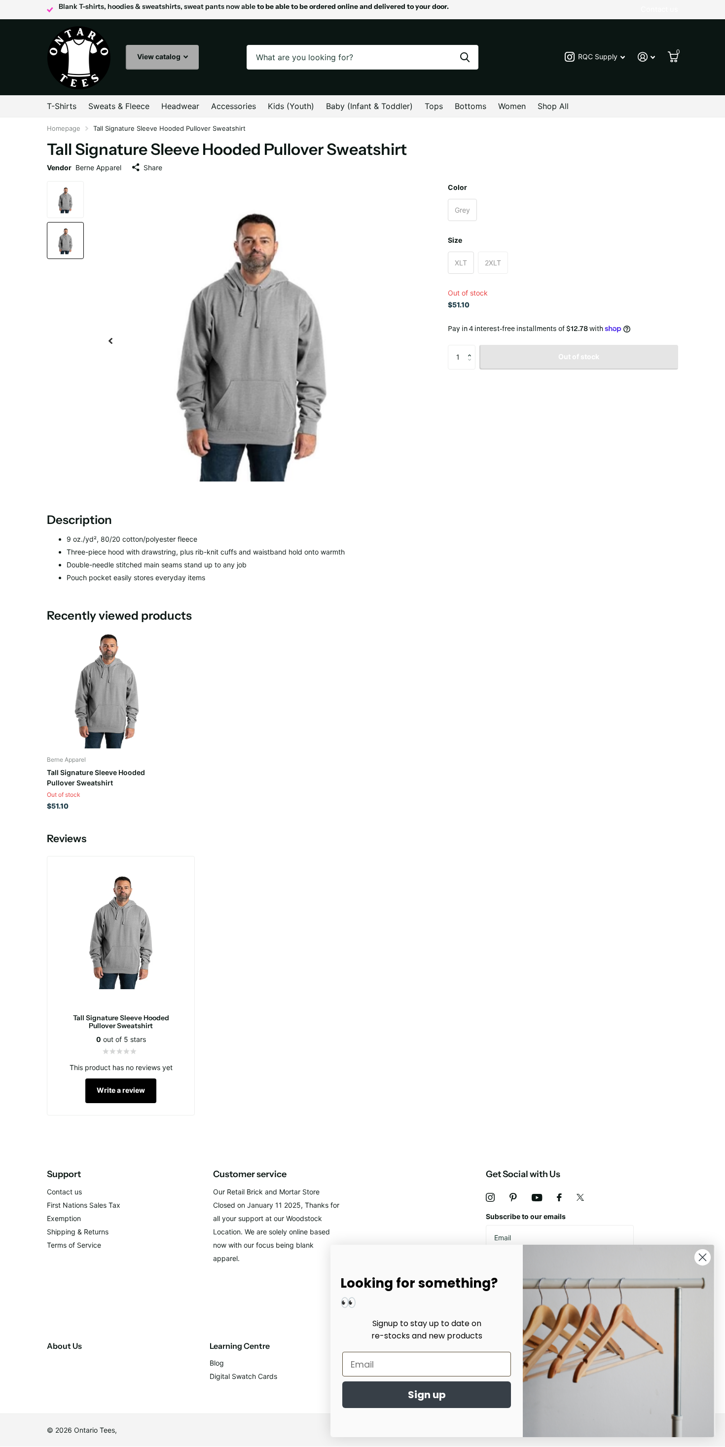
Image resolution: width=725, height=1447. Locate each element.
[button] (471, 348)
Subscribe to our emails (526, 1216)
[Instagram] (490, 1197)
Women (512, 106)
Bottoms (470, 106)
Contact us (64, 1191)
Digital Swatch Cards (243, 1376)
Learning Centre (240, 1346)
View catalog (159, 56)
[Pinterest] (513, 1197)
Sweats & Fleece (118, 106)
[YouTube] (537, 1197)
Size (455, 240)
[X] (580, 1197)
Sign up (427, 1395)
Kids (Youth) (291, 106)
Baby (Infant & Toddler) (369, 106)
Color (457, 187)
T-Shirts (61, 106)
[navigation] (110, 340)
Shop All (553, 106)
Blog (217, 1363)
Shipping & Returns (78, 1231)
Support (64, 1174)
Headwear (180, 106)
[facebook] (559, 1197)
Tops (434, 106)
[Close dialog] (702, 1257)
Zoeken (464, 57)
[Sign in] (646, 57)
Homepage (63, 128)
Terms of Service (74, 1245)
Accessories (233, 106)
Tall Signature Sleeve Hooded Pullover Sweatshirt (96, 777)
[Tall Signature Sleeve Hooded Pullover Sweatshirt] (107, 688)
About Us (64, 1346)
